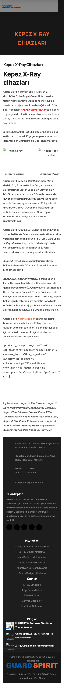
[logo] (11, 6)
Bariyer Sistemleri (32, 600)
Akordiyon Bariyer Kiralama (32, 567)
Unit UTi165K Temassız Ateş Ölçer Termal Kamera (33, 625)
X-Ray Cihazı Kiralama (32, 551)
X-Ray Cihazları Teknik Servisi (32, 546)
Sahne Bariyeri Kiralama (32, 573)
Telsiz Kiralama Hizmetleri (32, 562)
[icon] (9, 527)
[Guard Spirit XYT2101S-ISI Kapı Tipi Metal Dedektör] (10, 636)
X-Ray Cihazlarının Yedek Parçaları (34, 645)
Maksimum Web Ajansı (33, 678)
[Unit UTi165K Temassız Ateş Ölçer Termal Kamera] (10, 626)
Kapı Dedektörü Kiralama (32, 557)
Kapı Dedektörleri (32, 590)
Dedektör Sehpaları (32, 606)
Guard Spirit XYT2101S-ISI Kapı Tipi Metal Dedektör (34, 635)
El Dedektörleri (32, 595)
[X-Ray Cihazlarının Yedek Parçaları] (10, 647)
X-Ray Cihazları (26, 318)
